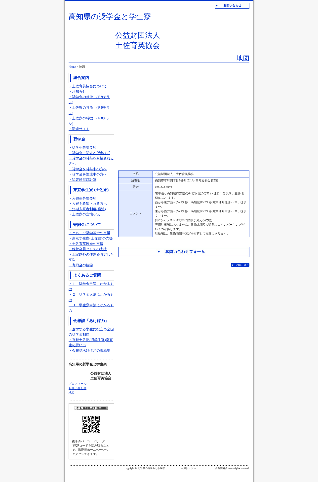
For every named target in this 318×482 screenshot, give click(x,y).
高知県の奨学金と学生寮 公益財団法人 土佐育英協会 (114, 30)
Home (72, 67)
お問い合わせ (77, 388)
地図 (72, 392)
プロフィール (77, 383)
